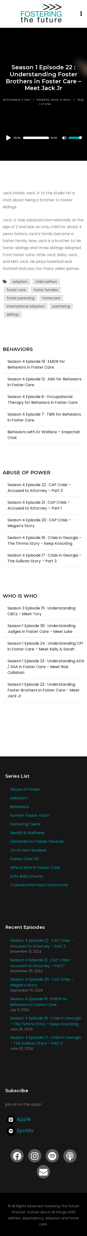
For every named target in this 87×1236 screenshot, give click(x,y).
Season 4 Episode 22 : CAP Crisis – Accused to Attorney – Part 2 (39, 487)
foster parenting (20, 298)
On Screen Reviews (28, 850)
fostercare (51, 298)
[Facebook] (17, 1155)
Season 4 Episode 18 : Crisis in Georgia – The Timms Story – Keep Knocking (44, 540)
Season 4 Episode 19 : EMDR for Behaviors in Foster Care (36, 364)
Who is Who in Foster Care (35, 867)
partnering (61, 306)
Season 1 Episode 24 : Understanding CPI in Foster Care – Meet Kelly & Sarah (45, 646)
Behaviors (19, 807)
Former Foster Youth (30, 815)
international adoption (25, 306)
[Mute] (64, 138)
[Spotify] (52, 1155)
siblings (13, 314)
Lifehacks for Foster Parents (37, 841)
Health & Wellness (27, 833)
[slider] (75, 141)
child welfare (46, 281)
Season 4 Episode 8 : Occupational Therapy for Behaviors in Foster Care (42, 399)
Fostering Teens (25, 824)
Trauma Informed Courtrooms (39, 885)
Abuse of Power (25, 789)
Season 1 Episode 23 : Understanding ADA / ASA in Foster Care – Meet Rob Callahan (45, 666)
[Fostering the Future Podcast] (41, 13)
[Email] (43, 1171)
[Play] (9, 138)
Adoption (19, 798)
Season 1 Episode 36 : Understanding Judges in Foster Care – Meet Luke (41, 628)
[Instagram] (34, 1155)
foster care (16, 289)
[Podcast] (70, 1156)
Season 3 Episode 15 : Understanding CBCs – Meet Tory (41, 611)
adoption (20, 281)
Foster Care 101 (24, 859)
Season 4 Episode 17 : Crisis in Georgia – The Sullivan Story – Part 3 (44, 558)
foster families (46, 289)
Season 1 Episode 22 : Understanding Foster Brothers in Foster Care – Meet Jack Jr (43, 690)
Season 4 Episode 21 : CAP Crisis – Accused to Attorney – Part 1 (38, 505)
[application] (43, 138)
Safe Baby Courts (26, 876)
